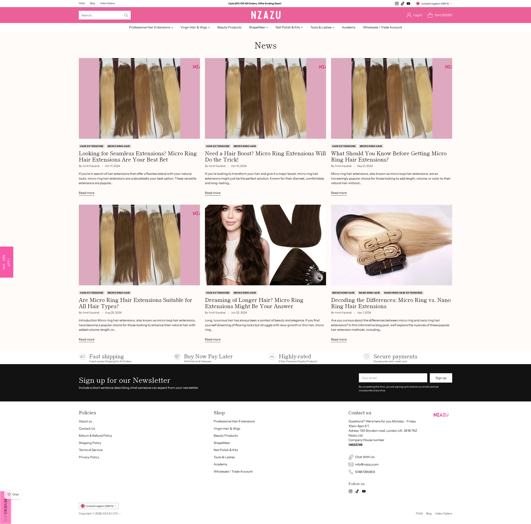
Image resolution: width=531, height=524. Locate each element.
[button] (5, 507)
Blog (429, 513)
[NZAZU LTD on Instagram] (397, 4)
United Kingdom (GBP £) (435, 3)
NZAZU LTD (110, 513)
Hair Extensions (92, 146)
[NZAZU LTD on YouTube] (408, 4)
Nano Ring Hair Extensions (403, 292)
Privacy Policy (89, 457)
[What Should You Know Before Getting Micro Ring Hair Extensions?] (391, 98)
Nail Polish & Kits (226, 450)
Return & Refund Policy (95, 436)
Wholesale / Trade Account (233, 471)
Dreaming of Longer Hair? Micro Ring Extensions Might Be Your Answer (254, 303)
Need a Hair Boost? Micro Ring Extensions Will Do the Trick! (265, 156)
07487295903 (365, 472)
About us (85, 421)
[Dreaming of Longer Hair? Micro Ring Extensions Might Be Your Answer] (265, 245)
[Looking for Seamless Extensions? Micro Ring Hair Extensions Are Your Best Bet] (139, 98)
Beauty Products (226, 436)
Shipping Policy (90, 443)
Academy (220, 464)
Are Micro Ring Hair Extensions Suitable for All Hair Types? (135, 303)
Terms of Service (90, 450)
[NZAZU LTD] (265, 15)
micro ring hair (119, 146)
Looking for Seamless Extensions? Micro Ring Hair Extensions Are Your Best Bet (138, 156)
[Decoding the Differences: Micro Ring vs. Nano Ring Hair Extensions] (391, 245)
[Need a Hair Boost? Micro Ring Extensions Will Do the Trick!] (265, 98)
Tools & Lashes (224, 457)
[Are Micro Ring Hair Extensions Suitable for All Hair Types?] (139, 245)
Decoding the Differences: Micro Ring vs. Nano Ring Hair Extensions (391, 303)
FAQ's (419, 513)
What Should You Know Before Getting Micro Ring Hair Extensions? (389, 156)
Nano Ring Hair (369, 292)
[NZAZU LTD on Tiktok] (403, 4)
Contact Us (87, 428)
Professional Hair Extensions (234, 421)
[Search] (126, 15)
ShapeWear (222, 443)
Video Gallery (443, 513)
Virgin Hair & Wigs (227, 428)
